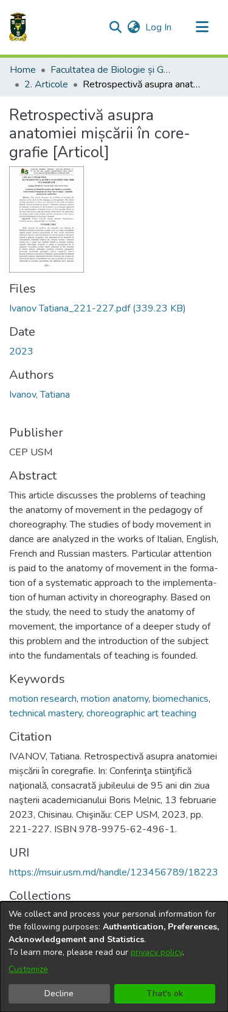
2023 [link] (21, 351)
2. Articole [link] (46, 84)
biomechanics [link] (181, 698)
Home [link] (23, 69)
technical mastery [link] (45, 713)
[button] (18, 27)
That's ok (165, 993)
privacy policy (156, 952)
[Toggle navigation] (202, 27)
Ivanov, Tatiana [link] (39, 394)
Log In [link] (159, 27)
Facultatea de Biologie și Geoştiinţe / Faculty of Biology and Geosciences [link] (111, 69)
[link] (97, 308)
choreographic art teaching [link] (141, 713)
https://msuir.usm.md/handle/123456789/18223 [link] (113, 872)
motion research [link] (43, 698)
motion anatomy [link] (114, 698)
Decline (59, 993)
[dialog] (114, 957)
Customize (28, 969)
